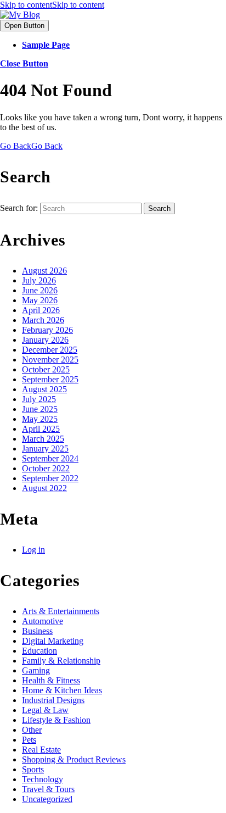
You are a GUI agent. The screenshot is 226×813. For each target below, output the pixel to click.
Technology (42, 779)
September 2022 (50, 478)
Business (37, 631)
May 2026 (40, 300)
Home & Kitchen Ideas (62, 690)
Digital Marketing (52, 640)
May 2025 (40, 419)
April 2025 (41, 428)
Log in (33, 549)
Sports (33, 769)
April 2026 (41, 310)
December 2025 (49, 349)
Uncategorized (47, 799)
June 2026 (40, 290)
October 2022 (46, 468)
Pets (29, 739)
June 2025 (40, 409)
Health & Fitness (51, 680)
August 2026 (44, 270)
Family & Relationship (61, 660)
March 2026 (43, 320)
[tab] (24, 25)
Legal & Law (45, 710)
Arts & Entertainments (60, 611)
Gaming (36, 670)
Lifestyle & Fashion (56, 720)
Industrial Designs (53, 700)
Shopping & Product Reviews (74, 759)
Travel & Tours (48, 789)
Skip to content (52, 4)
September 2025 (50, 379)
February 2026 (47, 330)
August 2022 (44, 488)
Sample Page (46, 44)
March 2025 (43, 438)
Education (39, 650)
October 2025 (46, 369)
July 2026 (39, 280)
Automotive (42, 621)
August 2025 (44, 389)
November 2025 (50, 359)
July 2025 (39, 399)
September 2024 (50, 458)
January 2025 (45, 448)
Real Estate (41, 749)
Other (32, 729)
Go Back (31, 146)
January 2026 (45, 339)
